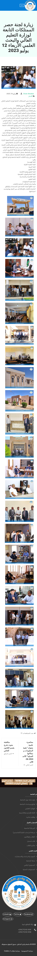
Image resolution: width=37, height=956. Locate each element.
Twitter (17, 914)
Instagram (7, 919)
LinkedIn (6, 914)
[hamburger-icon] (22, 5)
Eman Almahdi (28, 94)
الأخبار (30, 96)
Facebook (27, 914)
